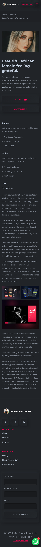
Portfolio (6, 437)
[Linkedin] (24, 422)
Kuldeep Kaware (20, 540)
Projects (12, 15)
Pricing (5, 455)
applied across (8, 87)
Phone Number (10, 488)
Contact (5, 442)
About (4, 433)
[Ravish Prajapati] (10, 4)
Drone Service (8, 464)
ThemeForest (7, 188)
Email (6, 500)
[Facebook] (5, 422)
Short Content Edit (10, 460)
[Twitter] (14, 422)
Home (4, 15)
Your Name (9, 476)
